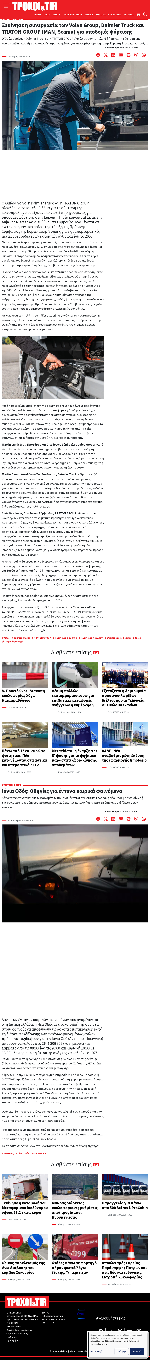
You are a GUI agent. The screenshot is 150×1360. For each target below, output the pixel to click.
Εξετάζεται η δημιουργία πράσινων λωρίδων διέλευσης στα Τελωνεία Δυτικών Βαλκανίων (124, 698)
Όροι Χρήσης (12, 1340)
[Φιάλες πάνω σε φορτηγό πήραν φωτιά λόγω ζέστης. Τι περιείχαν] (75, 1247)
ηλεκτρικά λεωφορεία (118, 638)
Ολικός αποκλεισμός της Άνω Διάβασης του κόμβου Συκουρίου (23, 1267)
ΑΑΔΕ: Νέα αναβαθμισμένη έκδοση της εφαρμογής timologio (124, 755)
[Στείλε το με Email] (121, 55)
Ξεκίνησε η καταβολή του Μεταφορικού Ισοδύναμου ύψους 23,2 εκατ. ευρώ (25, 1208)
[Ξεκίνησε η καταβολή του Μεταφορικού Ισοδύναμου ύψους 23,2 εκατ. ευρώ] (25, 1187)
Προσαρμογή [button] (96, 1351)
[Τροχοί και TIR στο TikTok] (110, 1332)
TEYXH (46, 14)
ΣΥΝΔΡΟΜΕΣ (115, 14)
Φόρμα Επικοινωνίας (17, 1333)
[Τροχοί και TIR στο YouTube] (129, 1332)
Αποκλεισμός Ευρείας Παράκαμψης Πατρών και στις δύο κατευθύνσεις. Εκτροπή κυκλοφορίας (124, 1270)
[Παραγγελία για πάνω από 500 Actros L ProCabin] (125, 1187)
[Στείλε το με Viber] (136, 55)
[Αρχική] (35, 6)
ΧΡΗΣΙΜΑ (101, 14)
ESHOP (56, 14)
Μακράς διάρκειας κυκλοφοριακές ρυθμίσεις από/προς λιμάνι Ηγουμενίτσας (75, 1210)
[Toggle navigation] (6, 6)
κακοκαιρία (39, 1153)
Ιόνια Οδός (23, 1153)
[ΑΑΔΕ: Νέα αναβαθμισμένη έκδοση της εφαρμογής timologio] (125, 735)
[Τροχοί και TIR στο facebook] (101, 1332)
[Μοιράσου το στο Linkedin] (113, 55)
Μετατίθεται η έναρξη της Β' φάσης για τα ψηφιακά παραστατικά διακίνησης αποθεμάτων (74, 758)
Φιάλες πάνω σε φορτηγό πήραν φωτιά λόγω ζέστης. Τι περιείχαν (74, 1267)
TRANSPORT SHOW (72, 14)
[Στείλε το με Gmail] (128, 55)
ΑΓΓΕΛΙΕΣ (129, 14)
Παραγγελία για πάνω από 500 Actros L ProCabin (125, 1205)
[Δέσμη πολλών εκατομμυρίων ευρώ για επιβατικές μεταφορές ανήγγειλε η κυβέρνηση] (75, 675)
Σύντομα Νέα (12, 19)
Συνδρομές (12, 1337)
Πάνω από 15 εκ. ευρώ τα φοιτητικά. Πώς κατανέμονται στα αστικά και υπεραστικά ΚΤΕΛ (24, 758)
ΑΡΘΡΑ (37, 14)
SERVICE (89, 14)
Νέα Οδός (9, 1153)
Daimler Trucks (22, 638)
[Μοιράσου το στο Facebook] (98, 55)
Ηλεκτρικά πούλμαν (92, 638)
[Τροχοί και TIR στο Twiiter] (120, 1332)
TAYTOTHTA (48, 1323)
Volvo (7, 638)
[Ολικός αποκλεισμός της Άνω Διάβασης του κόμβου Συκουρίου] (25, 1247)
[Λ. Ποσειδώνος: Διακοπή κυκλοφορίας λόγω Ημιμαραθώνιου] (25, 675)
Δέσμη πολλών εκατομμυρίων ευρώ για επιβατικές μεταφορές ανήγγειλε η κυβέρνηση (73, 698)
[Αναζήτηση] (145, 14)
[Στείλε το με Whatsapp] (144, 55)
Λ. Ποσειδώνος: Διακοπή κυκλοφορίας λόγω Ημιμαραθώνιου (23, 695)
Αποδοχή (137, 1351)
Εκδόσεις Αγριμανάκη (52, 1316)
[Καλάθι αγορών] (138, 14)
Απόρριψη (121, 1351)
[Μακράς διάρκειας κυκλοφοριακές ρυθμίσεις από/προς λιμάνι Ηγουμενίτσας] (75, 1187)
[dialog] (117, 1344)
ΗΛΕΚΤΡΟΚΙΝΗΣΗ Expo (53, 1319)
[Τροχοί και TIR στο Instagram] (139, 1332)
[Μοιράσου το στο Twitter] (106, 55)
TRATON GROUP (42, 638)
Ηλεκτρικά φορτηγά (66, 638)
